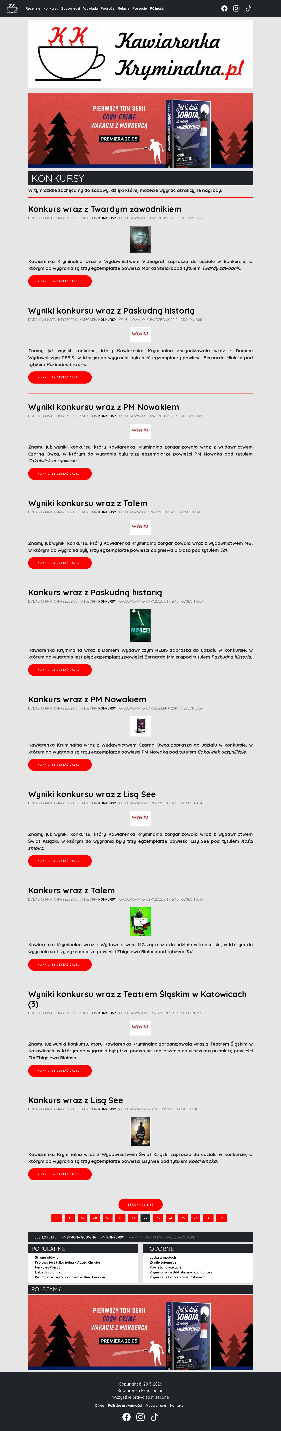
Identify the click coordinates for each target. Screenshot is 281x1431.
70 (120, 1218)
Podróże (108, 8)
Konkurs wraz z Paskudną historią (95, 592)
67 (83, 1218)
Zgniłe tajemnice (163, 1262)
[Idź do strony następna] (208, 1218)
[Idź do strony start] (56, 1218)
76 (195, 1218)
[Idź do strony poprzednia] (70, 1218)
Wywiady (90, 8)
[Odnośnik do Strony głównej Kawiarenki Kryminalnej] (12, 8)
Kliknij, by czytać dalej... (59, 281)
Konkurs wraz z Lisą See (75, 1100)
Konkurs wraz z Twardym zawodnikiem (105, 209)
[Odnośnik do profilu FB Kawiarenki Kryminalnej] (224, 8)
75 (183, 1218)
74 (170, 1218)
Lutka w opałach (163, 1257)
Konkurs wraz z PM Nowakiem (87, 699)
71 (133, 1218)
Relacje (124, 8)
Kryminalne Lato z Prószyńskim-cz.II (178, 1277)
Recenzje (33, 8)
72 (145, 1218)
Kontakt (176, 1405)
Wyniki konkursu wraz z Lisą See (92, 794)
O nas (99, 1405)
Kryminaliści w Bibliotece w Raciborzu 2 (181, 1272)
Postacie (140, 8)
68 (95, 1218)
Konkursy (50, 8)
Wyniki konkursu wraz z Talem (88, 503)
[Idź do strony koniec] (221, 1218)
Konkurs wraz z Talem (71, 890)
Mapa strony (156, 1405)
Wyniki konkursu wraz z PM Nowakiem (103, 407)
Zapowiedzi (70, 8)
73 (158, 1218)
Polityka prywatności (125, 1405)
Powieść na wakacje (165, 1267)
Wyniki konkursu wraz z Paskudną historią (111, 310)
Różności (157, 8)
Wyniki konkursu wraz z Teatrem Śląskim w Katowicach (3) (137, 999)
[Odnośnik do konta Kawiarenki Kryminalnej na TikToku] (245, 8)
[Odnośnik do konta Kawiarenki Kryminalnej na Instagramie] (234, 8)
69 (108, 1218)
